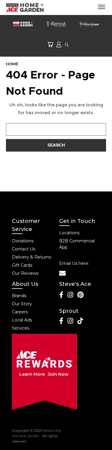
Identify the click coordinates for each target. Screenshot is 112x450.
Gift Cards (22, 265)
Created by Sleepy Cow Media (80, 435)
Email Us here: (74, 263)
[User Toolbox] (59, 44)
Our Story (22, 303)
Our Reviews (25, 273)
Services (20, 328)
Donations (22, 241)
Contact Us (23, 249)
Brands (19, 295)
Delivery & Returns (31, 257)
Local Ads (22, 320)
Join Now (58, 374)
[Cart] (50, 44)
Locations (69, 232)
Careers (20, 312)
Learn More (32, 374)
